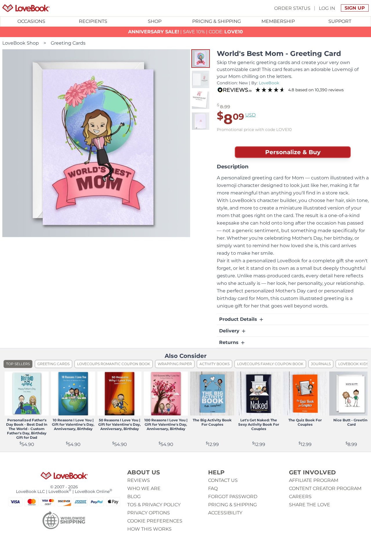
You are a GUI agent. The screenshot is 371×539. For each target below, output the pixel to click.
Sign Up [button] (355, 8)
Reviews (138, 480)
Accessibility (225, 513)
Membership (278, 21)
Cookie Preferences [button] (154, 521)
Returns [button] (229, 342)
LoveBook (269, 82)
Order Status (292, 8)
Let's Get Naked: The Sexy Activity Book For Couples (258, 424)
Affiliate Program (313, 480)
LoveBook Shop (20, 43)
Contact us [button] (223, 480)
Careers (300, 496)
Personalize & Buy (293, 152)
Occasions (31, 21)
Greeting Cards (68, 43)
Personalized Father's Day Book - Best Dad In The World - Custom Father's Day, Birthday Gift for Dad (26, 429)
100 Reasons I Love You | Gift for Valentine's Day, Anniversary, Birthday (166, 424)
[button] (200, 58)
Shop (154, 21)
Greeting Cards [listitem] (53, 364)
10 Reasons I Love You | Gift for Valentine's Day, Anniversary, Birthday (73, 424)
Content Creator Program (325, 488)
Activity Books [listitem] (214, 364)
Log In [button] (327, 8)
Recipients (93, 21)
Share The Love (309, 504)
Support (339, 21)
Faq (213, 488)
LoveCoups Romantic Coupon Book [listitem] (113, 364)
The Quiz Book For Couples (305, 422)
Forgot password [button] (232, 496)
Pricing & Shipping (216, 21)
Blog (134, 496)
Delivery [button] (230, 331)
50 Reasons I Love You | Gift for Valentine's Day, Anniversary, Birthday (119, 424)
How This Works (149, 529)
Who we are (144, 488)
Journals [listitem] (321, 364)
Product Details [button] (239, 319)
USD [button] (250, 115)
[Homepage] (26, 8)
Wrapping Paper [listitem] (175, 364)
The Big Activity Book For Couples (212, 422)
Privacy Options (148, 513)
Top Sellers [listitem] (18, 364)
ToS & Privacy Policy (154, 504)
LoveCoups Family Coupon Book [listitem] (270, 364)
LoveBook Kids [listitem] (353, 364)
